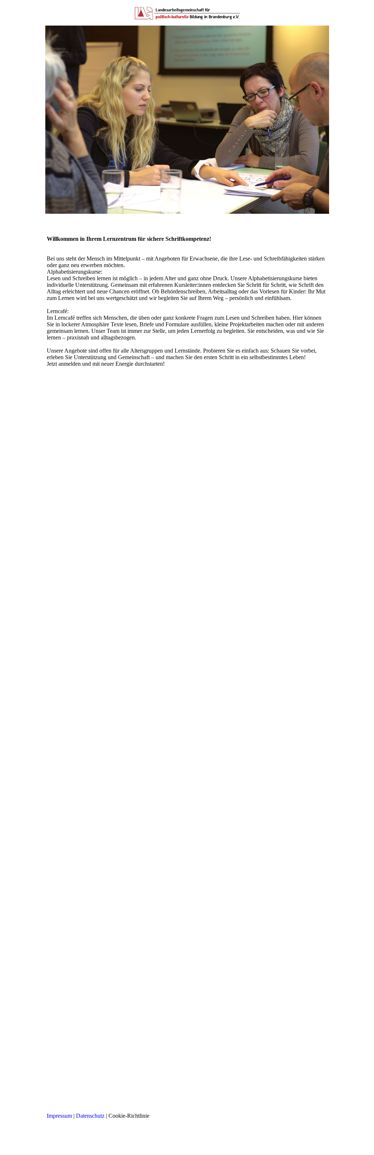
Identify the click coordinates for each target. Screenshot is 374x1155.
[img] (187, 13)
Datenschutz (90, 1116)
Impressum (59, 1116)
